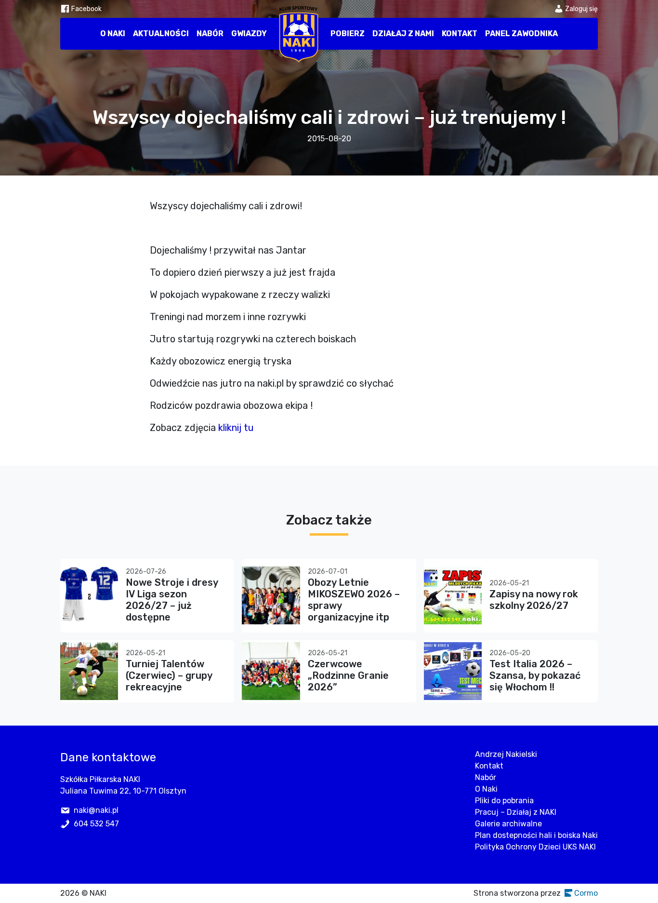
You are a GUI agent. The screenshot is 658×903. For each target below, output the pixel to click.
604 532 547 (96, 823)
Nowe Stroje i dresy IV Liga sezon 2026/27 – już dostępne (172, 600)
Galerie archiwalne (508, 823)
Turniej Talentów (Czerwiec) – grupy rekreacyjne (169, 675)
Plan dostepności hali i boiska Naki (536, 835)
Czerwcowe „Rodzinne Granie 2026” (348, 675)
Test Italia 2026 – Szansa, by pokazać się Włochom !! (534, 675)
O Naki (112, 33)
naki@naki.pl (96, 810)
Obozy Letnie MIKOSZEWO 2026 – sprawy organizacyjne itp (354, 600)
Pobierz (347, 33)
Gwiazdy (249, 33)
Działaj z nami (403, 33)
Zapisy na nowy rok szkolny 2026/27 (533, 599)
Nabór (210, 33)
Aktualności (161, 33)
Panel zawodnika (521, 33)
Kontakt (459, 33)
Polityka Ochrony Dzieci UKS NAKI (535, 846)
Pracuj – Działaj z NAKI (515, 812)
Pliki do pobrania (504, 800)
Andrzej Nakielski (506, 754)
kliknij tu (236, 427)
